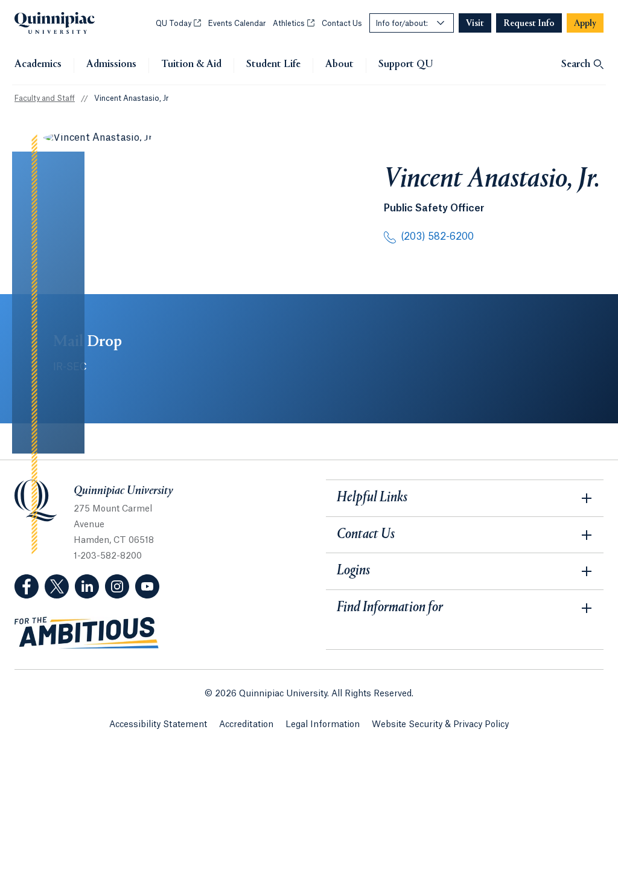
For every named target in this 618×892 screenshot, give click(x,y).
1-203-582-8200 (108, 556)
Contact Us (342, 23)
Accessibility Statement (158, 724)
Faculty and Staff (44, 98)
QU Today (178, 23)
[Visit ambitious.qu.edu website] (86, 633)
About (339, 64)
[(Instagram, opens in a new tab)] (117, 586)
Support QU (405, 64)
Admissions (111, 64)
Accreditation (246, 724)
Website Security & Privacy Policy (440, 724)
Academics (38, 64)
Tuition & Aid (191, 64)
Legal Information (322, 724)
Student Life (273, 64)
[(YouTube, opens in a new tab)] (147, 586)
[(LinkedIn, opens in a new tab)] (87, 586)
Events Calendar (237, 23)
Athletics (293, 23)
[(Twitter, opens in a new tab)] (57, 586)
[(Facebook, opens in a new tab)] (26, 586)
